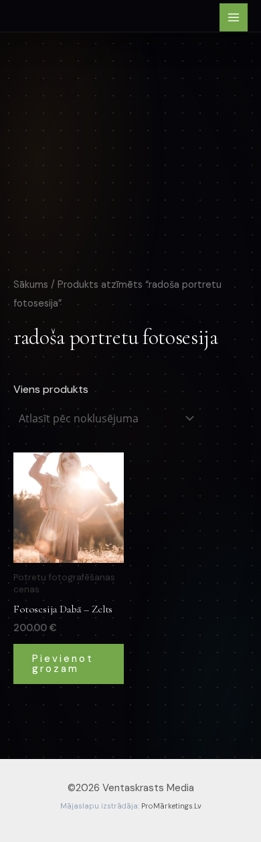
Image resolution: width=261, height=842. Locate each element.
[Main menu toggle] (234, 17)
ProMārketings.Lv (171, 806)
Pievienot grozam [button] (63, 663)
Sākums (30, 284)
